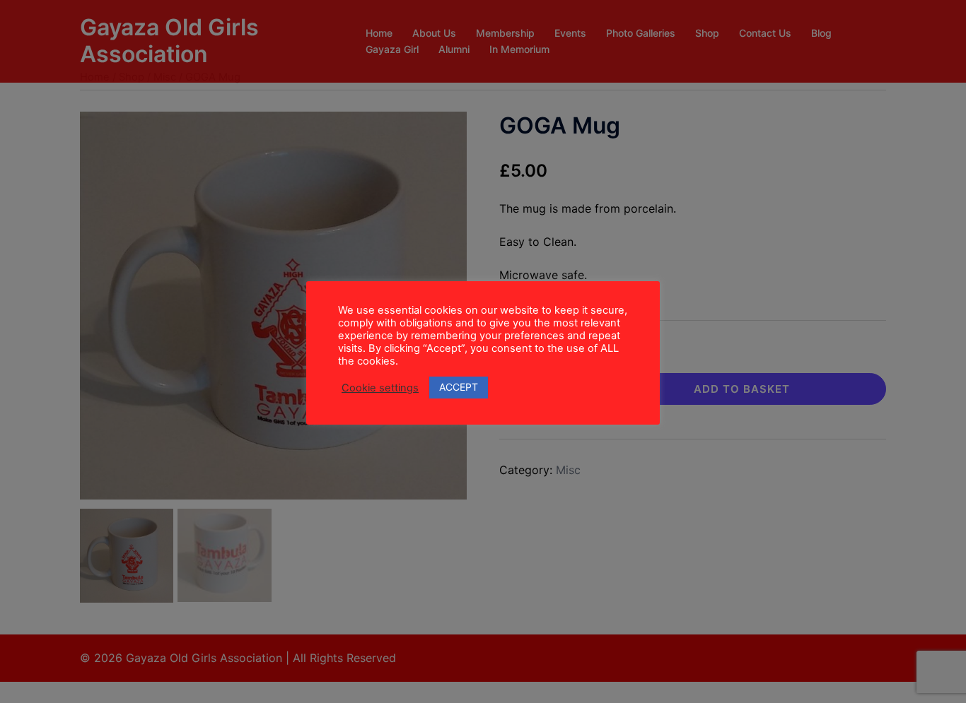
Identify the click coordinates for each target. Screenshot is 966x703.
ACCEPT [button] (458, 387)
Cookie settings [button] (380, 388)
